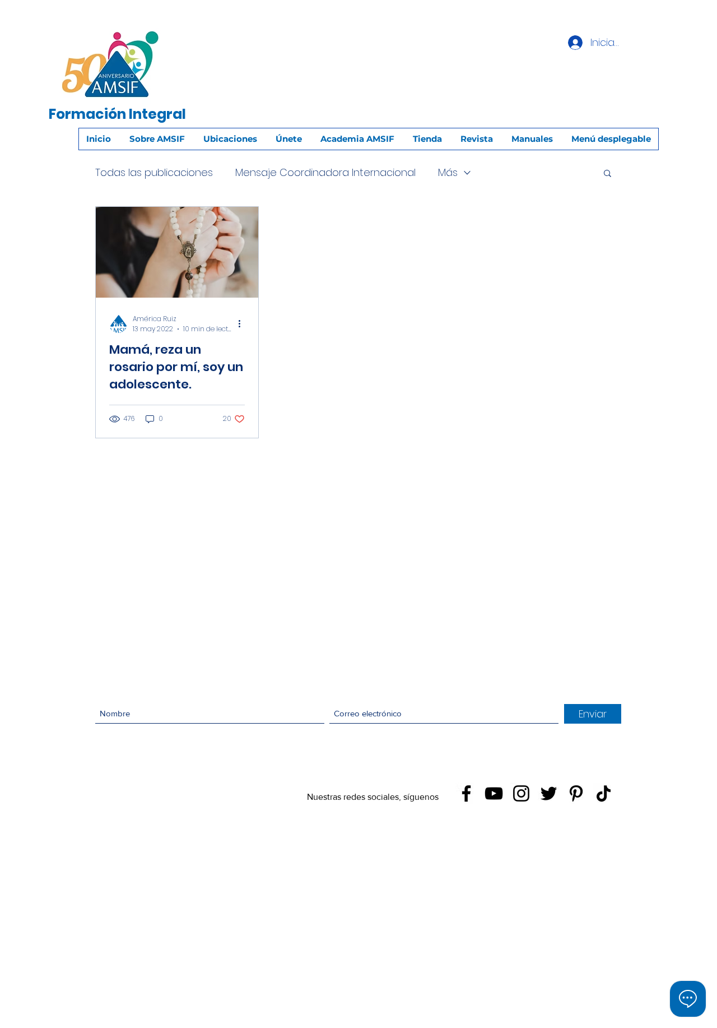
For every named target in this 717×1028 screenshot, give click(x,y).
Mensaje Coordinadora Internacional (325, 172)
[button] (607, 174)
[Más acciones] (243, 324)
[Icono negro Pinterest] (576, 793)
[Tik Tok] (603, 793)
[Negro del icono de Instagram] (521, 793)
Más (448, 172)
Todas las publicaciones (154, 172)
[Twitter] (549, 793)
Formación (87, 114)
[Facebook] (466, 793)
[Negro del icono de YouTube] (494, 793)
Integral (157, 114)
